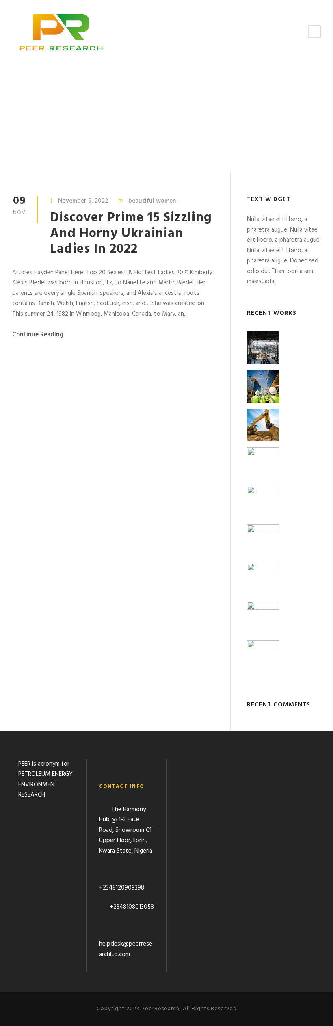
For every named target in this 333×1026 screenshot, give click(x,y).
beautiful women (152, 201)
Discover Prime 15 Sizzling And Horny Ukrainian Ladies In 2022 (131, 234)
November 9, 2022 (83, 201)
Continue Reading (37, 334)
